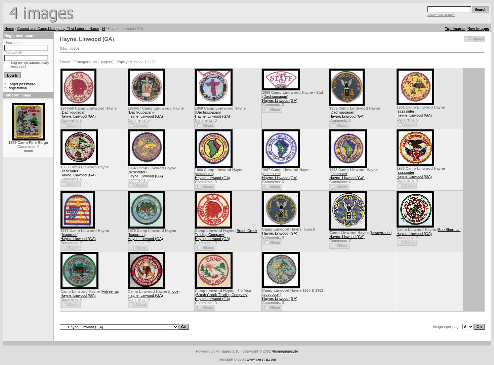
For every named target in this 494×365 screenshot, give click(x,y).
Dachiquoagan (73, 112)
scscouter (406, 111)
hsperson (69, 235)
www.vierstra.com (261, 359)
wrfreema (110, 291)
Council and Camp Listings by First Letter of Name (58, 29)
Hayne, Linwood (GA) (78, 116)
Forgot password (21, 84)
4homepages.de (285, 351)
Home (9, 29)
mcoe (173, 291)
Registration (17, 88)
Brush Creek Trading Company (221, 295)
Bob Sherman (449, 230)
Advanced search (441, 15)
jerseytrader (381, 233)
